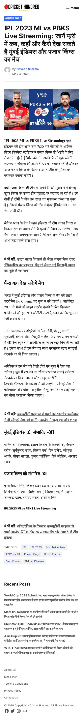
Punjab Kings (32, 554)
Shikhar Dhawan (34, 561)
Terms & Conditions (16, 683)
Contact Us (11, 697)
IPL (24, 547)
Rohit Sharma (52, 554)
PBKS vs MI (13, 554)
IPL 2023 (36, 547)
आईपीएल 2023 (13, 18)
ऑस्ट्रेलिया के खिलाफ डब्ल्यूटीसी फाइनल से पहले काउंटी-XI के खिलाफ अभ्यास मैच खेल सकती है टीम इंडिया (41, 531)
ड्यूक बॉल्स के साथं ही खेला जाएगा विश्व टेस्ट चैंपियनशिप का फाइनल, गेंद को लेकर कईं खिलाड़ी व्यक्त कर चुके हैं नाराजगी (39, 264)
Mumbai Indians (55, 547)
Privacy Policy (12, 690)
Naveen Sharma (28, 69)
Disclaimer (10, 676)
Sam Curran (13, 561)
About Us (10, 669)
